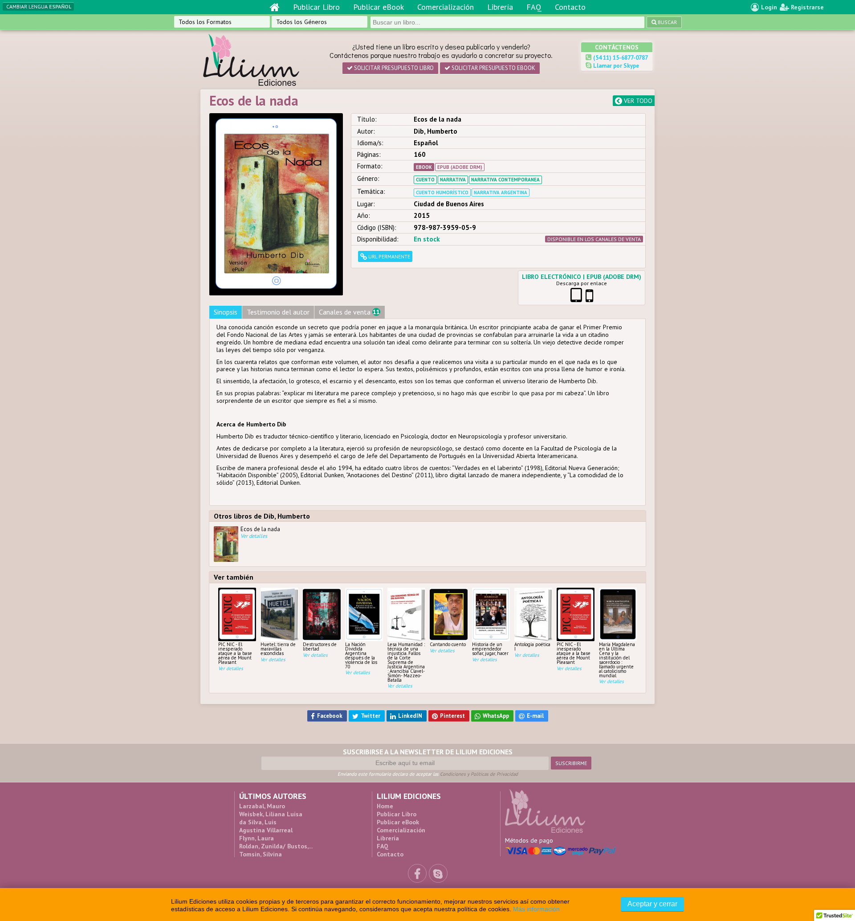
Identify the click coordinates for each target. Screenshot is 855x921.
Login (768, 7)
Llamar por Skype (615, 66)
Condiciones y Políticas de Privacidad (479, 774)
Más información (536, 909)
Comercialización (445, 7)
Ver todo (637, 101)
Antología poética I (532, 646)
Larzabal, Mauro (262, 806)
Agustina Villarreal (266, 830)
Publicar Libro (316, 7)
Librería (500, 7)
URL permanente (388, 256)
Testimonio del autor (278, 311)
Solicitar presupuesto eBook (492, 68)
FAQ (534, 7)
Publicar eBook (378, 7)
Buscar (666, 22)
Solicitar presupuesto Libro (393, 68)
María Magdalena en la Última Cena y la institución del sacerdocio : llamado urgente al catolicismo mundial (617, 659)
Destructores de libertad (320, 646)
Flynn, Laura (256, 838)
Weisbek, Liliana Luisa (270, 814)
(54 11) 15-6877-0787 (620, 57)
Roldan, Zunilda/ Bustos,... (276, 846)
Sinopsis (225, 311)
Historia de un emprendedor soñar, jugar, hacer (490, 648)
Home (385, 806)
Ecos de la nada (260, 532)
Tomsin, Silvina (260, 854)
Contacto (570, 7)
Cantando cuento (448, 644)
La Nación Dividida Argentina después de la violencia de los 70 (361, 655)
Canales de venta (349, 311)
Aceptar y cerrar (652, 904)
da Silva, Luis (258, 822)
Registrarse (806, 7)
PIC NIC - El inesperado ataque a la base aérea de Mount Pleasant (235, 652)
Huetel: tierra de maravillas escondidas (278, 648)
